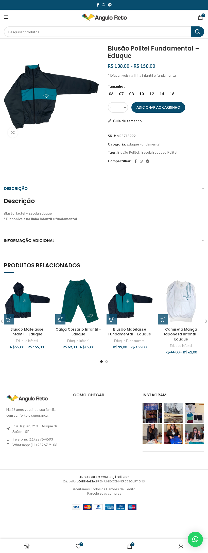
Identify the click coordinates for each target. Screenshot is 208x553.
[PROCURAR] (197, 31)
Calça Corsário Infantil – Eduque (78, 332)
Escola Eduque (153, 152)
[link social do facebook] (97, 5)
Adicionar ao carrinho (158, 107)
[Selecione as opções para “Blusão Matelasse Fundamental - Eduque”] (112, 319)
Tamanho (115, 86)
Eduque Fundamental (143, 144)
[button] (195, 539)
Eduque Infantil (27, 341)
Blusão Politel (128, 152)
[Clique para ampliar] (13, 132)
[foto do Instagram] (152, 413)
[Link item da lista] (34, 442)
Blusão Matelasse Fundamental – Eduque (129, 332)
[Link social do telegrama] (110, 5)
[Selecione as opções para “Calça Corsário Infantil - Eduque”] (60, 319)
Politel (172, 152)
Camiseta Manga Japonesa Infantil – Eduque (181, 334)
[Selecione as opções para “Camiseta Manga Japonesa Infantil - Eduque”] (163, 319)
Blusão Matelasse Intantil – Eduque (26, 332)
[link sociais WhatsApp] (103, 5)
